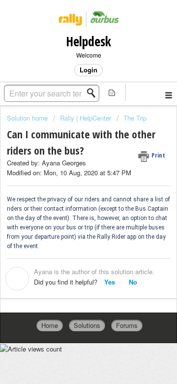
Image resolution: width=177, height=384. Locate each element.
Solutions (87, 325)
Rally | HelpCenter (85, 118)
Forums (127, 325)
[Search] (94, 93)
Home (49, 325)
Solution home (28, 118)
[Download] (70, 183)
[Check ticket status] (112, 92)
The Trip (135, 118)
